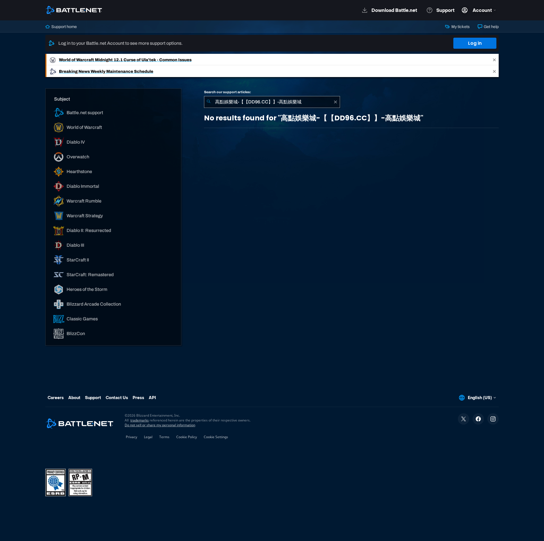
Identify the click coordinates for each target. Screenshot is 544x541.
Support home (63, 26)
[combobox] (272, 102)
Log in (475, 43)
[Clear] (335, 102)
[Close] (494, 59)
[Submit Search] (208, 102)
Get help (491, 26)
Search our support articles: (227, 92)
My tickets (459, 26)
